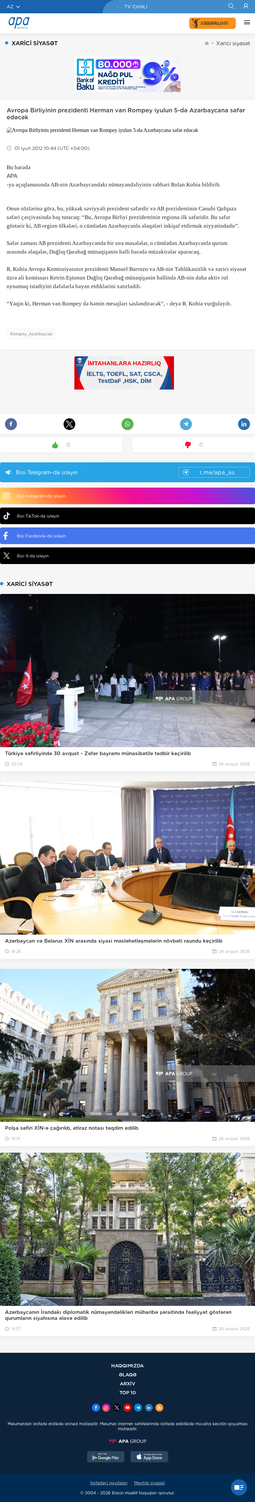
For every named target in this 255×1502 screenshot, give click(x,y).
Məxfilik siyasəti (149, 1482)
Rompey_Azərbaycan (31, 333)
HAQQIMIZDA (127, 1365)
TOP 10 (128, 1392)
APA (12, 176)
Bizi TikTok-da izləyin (38, 516)
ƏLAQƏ (127, 1374)
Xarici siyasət (233, 43)
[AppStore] (149, 1457)
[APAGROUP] (127, 1441)
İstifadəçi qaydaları (109, 1482)
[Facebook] (96, 1408)
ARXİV (127, 1383)
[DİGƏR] (245, 23)
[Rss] (159, 1408)
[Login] (245, 6)
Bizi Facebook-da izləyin (41, 535)
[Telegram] (138, 1408)
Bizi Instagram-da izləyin (41, 496)
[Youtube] (127, 1408)
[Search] (231, 6)
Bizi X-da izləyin (32, 555)
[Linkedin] (149, 1408)
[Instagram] (106, 1408)
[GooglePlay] (106, 1457)
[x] (117, 1408)
